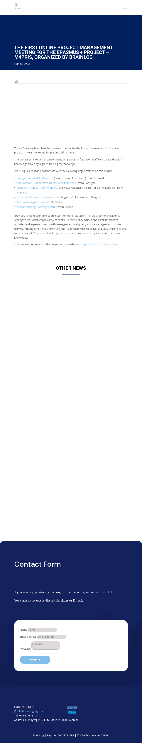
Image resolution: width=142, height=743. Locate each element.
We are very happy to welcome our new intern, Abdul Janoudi (66, 395)
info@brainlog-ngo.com (29, 711)
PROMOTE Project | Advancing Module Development (60, 502)
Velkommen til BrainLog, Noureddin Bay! (50, 287)
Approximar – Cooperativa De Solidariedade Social (47, 183)
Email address (28, 636)
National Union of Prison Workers (37, 187)
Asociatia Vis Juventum (30, 202)
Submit (35, 659)
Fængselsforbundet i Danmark (35, 178)
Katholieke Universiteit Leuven (35, 197)
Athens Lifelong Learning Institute (37, 207)
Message (25, 648)
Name (23, 629)
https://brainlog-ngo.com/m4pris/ (100, 244)
